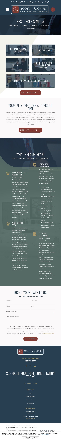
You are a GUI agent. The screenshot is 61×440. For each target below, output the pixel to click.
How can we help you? (12, 316)
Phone (8, 306)
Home (30, 393)
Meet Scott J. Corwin (28, 130)
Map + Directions (30, 418)
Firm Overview (30, 396)
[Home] (30, 9)
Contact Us (30, 403)
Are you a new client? (12, 311)
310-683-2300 (30, 360)
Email (32, 306)
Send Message (30, 339)
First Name (9, 301)
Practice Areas (30, 400)
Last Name (34, 301)
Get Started (29, 384)
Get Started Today (28, 93)
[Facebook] (26, 366)
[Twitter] (30, 366)
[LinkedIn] (35, 366)
